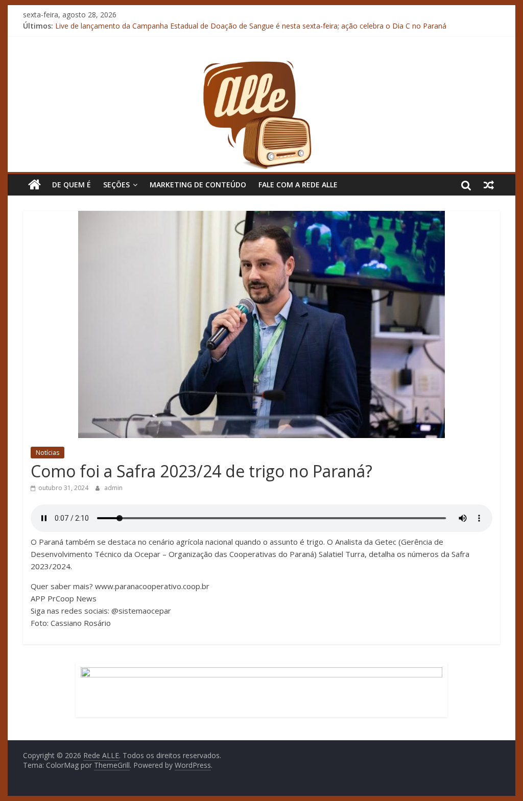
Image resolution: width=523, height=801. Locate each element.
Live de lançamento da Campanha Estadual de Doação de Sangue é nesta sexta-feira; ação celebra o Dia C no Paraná (250, 29)
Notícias (47, 452)
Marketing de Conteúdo (198, 184)
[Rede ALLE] (261, 65)
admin (113, 487)
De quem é (71, 184)
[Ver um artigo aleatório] (489, 185)
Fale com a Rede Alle (298, 184)
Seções (116, 184)
